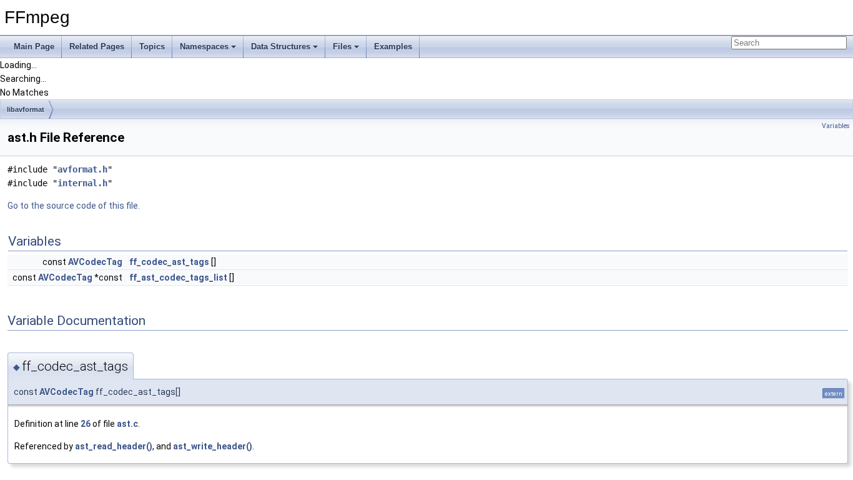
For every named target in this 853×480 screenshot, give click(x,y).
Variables (836, 126)
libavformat (25, 109)
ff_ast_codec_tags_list (178, 277)
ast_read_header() (113, 446)
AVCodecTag (95, 262)
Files (342, 46)
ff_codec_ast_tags (169, 262)
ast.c (127, 424)
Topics (152, 46)
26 (86, 424)
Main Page (34, 46)
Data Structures (280, 46)
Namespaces (204, 46)
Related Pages (96, 46)
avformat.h (82, 169)
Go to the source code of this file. (73, 206)
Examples (393, 46)
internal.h (82, 183)
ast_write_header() (212, 446)
